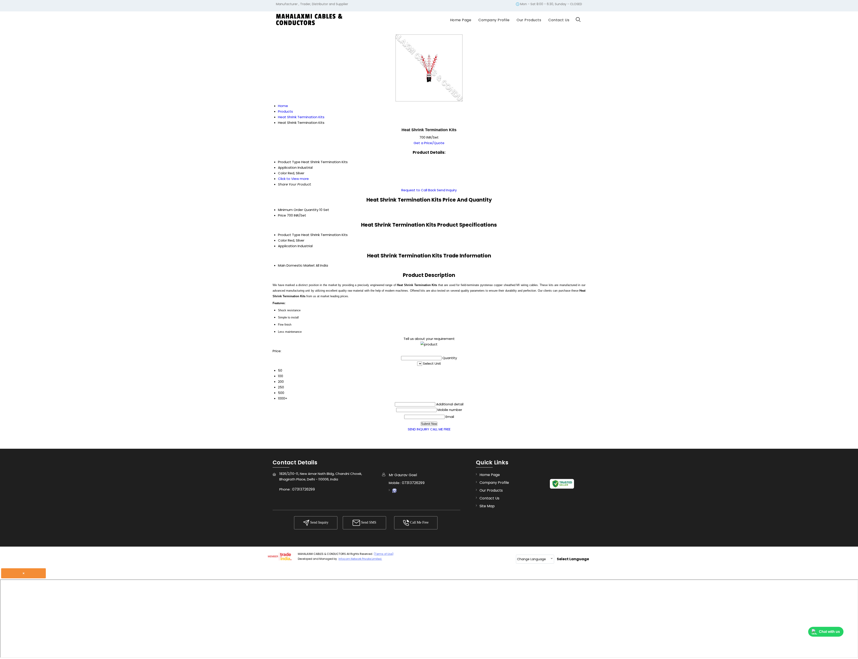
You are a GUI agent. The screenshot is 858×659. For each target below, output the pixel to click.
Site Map (487, 506)
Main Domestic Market (296, 265)
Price (282, 215)
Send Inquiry (447, 190)
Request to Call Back (418, 190)
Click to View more (293, 178)
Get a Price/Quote (429, 143)
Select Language (573, 559)
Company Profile (493, 20)
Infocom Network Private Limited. (360, 559)
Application (287, 246)
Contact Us (558, 20)
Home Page (460, 20)
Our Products (529, 20)
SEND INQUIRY (418, 429)
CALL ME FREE (440, 429)
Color (282, 240)
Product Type (289, 234)
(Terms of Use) (383, 554)
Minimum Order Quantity (298, 209)
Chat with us (829, 632)
